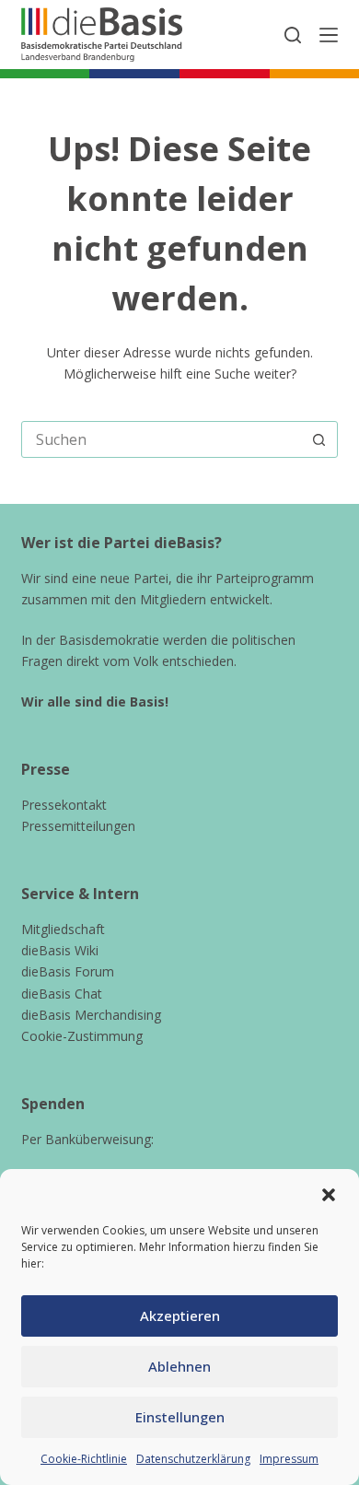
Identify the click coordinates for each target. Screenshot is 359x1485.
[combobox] (161, 439)
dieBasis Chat (61, 993)
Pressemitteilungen (78, 826)
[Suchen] (292, 35)
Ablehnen (179, 1366)
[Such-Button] (319, 439)
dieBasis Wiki (59, 950)
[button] (328, 1195)
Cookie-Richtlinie (84, 1459)
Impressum (289, 1459)
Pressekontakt (64, 804)
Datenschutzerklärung (193, 1459)
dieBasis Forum (67, 971)
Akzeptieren (180, 1315)
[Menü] (328, 35)
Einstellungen (180, 1417)
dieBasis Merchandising (91, 1014)
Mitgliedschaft (63, 929)
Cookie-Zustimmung (82, 1036)
